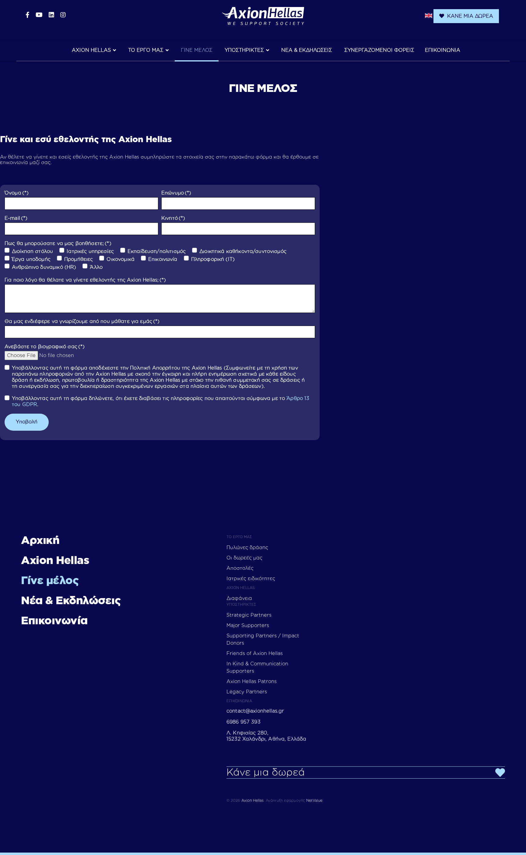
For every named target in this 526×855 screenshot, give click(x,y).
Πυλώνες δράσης (247, 547)
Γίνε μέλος (50, 580)
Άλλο (96, 267)
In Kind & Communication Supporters (257, 667)
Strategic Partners (249, 615)
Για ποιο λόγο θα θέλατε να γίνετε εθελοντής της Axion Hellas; (85, 280)
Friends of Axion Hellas (254, 653)
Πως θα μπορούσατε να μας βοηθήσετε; (58, 243)
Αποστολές (240, 568)
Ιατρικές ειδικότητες (250, 578)
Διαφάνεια (239, 598)
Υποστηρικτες (244, 50)
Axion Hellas (91, 50)
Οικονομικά (121, 259)
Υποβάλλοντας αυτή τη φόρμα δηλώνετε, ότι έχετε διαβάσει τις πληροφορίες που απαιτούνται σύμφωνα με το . (161, 401)
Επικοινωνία (162, 259)
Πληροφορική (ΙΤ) (213, 259)
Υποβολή (26, 421)
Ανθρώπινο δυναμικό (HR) (44, 267)
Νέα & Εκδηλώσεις (71, 600)
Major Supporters (247, 625)
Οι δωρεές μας (244, 557)
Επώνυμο (176, 193)
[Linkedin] (51, 15)
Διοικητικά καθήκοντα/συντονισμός (242, 251)
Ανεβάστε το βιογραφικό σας (45, 346)
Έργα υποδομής (31, 259)
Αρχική (40, 540)
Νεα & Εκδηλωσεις (306, 50)
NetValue (314, 800)
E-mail (16, 218)
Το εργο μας (145, 50)
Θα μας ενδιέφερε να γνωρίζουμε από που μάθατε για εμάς (82, 321)
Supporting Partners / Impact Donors (262, 639)
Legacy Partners (246, 691)
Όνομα (17, 193)
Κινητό (173, 218)
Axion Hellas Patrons (251, 681)
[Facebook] (28, 15)
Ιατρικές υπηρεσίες (90, 251)
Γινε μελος (196, 50)
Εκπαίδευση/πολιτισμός (157, 251)
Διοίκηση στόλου (32, 251)
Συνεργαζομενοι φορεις (379, 50)
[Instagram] (63, 15)
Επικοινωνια (442, 50)
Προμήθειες (78, 259)
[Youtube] (39, 15)
